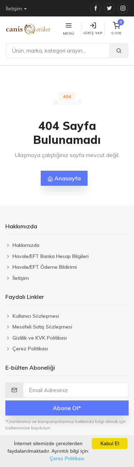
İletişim (14, 8)
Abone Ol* (67, 408)
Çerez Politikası (67, 458)
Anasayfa (67, 178)
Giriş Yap (93, 33)
